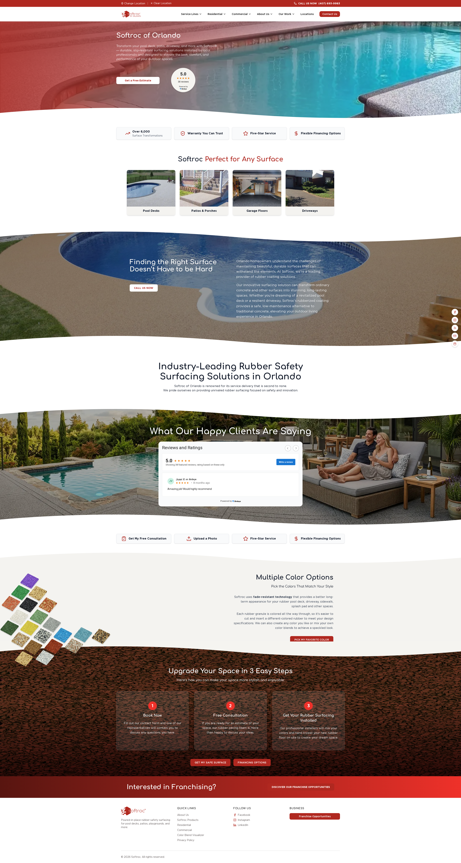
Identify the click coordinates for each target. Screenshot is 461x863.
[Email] (455, 336)
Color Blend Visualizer (190, 835)
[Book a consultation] (455, 344)
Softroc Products (187, 820)
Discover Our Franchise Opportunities (301, 787)
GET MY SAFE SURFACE (210, 762)
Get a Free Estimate (138, 80)
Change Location (134, 3)
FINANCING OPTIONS (252, 762)
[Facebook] (455, 312)
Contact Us (329, 14)
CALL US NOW (143, 288)
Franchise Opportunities (315, 816)
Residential (184, 825)
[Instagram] (455, 320)
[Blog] (455, 328)
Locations (307, 14)
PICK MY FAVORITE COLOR (311, 639)
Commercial (184, 830)
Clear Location (162, 3)
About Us (183, 814)
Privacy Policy (185, 840)
